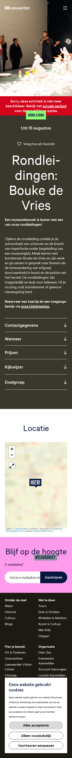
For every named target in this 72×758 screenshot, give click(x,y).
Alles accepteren (36, 725)
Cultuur (10, 617)
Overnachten (14, 658)
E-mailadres (14, 564)
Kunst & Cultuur (49, 623)
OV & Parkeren (15, 652)
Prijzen (11, 352)
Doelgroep (14, 382)
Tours (42, 605)
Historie (10, 611)
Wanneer (13, 338)
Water (9, 605)
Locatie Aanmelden (51, 675)
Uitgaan (43, 636)
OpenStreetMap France (43, 531)
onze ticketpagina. (35, 306)
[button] (36, 483)
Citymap (11, 675)
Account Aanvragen (52, 669)
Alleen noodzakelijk (36, 735)
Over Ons (44, 652)
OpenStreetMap (21, 528)
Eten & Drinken (49, 611)
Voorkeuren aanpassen (36, 745)
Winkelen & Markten (52, 617)
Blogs (9, 623)
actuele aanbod (54, 105)
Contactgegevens (21, 325)
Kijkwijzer (14, 366)
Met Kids (44, 629)
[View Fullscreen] (12, 465)
